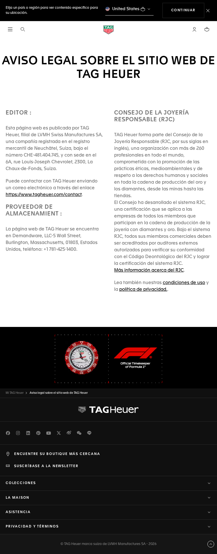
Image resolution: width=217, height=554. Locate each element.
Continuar (187, 10)
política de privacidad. (143, 289)
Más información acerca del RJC (149, 270)
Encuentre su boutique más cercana (57, 454)
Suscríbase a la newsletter (46, 466)
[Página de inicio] (108, 29)
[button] (194, 29)
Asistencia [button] (18, 512)
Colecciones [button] (21, 483)
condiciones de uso (184, 283)
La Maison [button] (17, 498)
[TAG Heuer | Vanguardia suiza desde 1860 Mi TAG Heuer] (108, 410)
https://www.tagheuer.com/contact (44, 195)
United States (126, 9)
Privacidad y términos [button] (32, 526)
